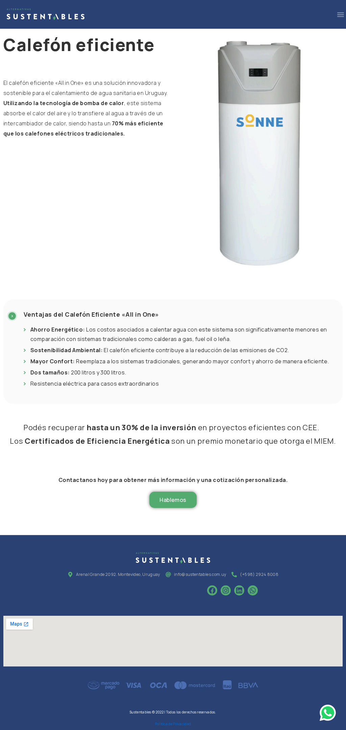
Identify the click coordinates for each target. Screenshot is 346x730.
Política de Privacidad (173, 724)
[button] (340, 14)
